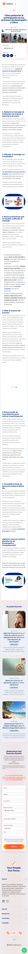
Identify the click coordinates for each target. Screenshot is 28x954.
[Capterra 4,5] (14, 940)
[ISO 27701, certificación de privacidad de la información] (20, 932)
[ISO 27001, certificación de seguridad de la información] (7, 932)
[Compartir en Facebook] (7, 55)
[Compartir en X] (11, 55)
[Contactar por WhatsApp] (24, 950)
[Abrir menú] (15, 3)
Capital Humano (8, 48)
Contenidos (5, 918)
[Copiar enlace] (15, 55)
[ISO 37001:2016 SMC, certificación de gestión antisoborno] (14, 932)
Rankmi (4, 879)
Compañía (5, 923)
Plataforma (5, 913)
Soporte (4, 909)
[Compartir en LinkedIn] (4, 55)
